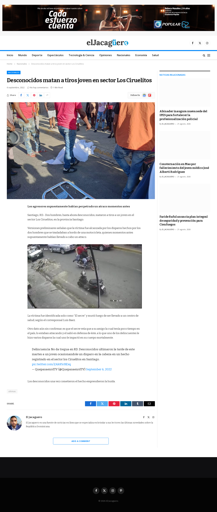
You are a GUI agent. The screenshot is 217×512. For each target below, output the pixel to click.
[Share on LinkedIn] (41, 95)
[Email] (10, 247)
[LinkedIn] (10, 231)
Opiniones (105, 55)
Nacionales (123, 55)
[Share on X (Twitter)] (28, 95)
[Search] (204, 55)
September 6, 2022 (99, 369)
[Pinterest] (10, 239)
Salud (155, 55)
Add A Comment (80, 441)
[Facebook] (10, 215)
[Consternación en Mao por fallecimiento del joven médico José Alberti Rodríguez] (184, 145)
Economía (141, 55)
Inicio (10, 55)
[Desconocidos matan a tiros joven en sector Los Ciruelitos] (81, 150)
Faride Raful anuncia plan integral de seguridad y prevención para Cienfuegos (183, 220)
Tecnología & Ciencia (81, 55)
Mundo (22, 55)
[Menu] (208, 55)
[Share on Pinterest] (34, 95)
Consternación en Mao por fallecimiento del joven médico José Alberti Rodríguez (184, 168)
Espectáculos (55, 55)
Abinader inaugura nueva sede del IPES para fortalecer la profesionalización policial (183, 115)
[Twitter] (10, 223)
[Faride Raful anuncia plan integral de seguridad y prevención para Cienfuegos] (184, 198)
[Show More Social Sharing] (47, 95)
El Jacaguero (34, 417)
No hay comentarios (39, 87)
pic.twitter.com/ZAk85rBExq (51, 364)
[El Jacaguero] (108, 43)
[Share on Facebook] (21, 95)
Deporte (37, 55)
